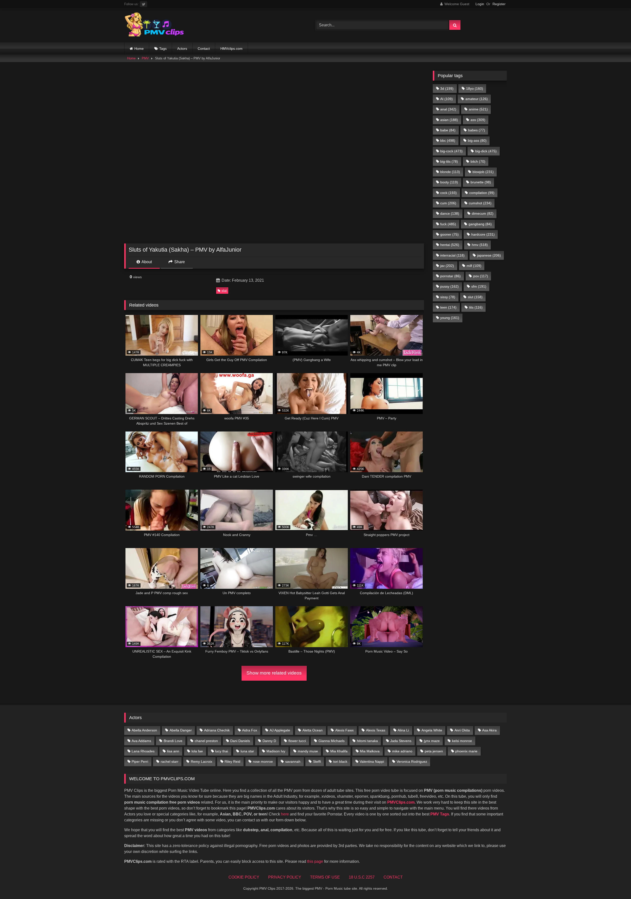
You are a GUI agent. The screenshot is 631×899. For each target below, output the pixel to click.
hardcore (483, 234)
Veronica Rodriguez (412, 761)
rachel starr (169, 761)
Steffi (317, 761)
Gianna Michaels (331, 741)
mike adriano (402, 751)
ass (478, 120)
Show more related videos (274, 672)
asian (449, 120)
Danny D (269, 741)
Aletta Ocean (312, 730)
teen (448, 307)
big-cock (451, 151)
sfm (478, 286)
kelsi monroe (462, 741)
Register (499, 4)
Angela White (431, 730)
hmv (480, 245)
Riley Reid (232, 761)
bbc (447, 140)
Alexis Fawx (344, 730)
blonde (450, 172)
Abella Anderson (144, 730)
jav (447, 266)
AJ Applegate (280, 730)
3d (447, 88)
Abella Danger (181, 730)
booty (449, 182)
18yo (474, 88)
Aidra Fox (249, 730)
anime (478, 109)
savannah (292, 761)
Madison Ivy (275, 751)
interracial (452, 255)
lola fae (197, 751)
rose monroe (263, 761)
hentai (449, 245)
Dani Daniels (240, 741)
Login (479, 4)
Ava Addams (141, 741)
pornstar (450, 276)
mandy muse (308, 751)
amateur (476, 99)
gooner (449, 234)
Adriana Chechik (217, 730)
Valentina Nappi (372, 761)
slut (224, 291)
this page (315, 861)
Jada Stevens (400, 741)
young (449, 318)
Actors (182, 49)
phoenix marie (466, 751)
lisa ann (173, 751)
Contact (204, 49)
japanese (489, 255)
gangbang (480, 224)
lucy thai (221, 751)
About (146, 262)
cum (448, 203)
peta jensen (434, 751)
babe (448, 130)
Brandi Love (173, 741)
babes (476, 130)
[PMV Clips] (154, 25)
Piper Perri (140, 761)
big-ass (477, 140)
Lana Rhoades (143, 751)
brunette (481, 182)
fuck (448, 224)
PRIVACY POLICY (284, 877)
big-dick (486, 151)
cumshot (480, 203)
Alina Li (403, 730)
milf (474, 266)
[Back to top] (615, 884)
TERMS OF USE (325, 877)
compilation (481, 193)
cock (448, 193)
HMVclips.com (231, 49)
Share (179, 262)
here (285, 814)
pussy (449, 286)
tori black (340, 761)
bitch (478, 161)
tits (476, 307)
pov (480, 276)
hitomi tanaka (367, 741)
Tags (163, 49)
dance (449, 213)
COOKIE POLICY (243, 877)
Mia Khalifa (339, 751)
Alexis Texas (375, 730)
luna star (247, 751)
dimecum (482, 213)
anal (448, 109)
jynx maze (432, 741)
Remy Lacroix (201, 761)
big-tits (449, 161)
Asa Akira (489, 730)
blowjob (483, 172)
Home (139, 49)
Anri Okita (462, 730)
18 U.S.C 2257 (362, 877)
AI (446, 99)
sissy (447, 297)
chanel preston (206, 741)
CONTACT (393, 877)
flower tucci (297, 741)
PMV (145, 58)
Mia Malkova (370, 751)
